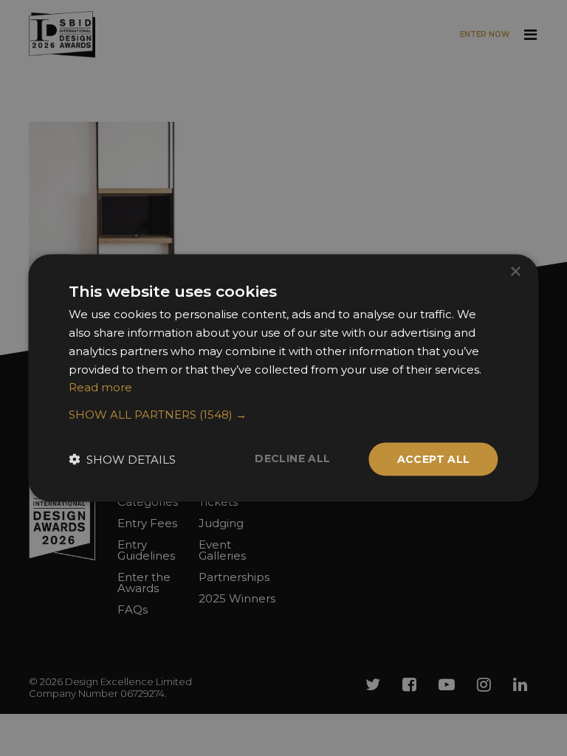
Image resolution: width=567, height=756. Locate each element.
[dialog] (283, 378)
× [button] (514, 272)
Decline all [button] (292, 458)
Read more (100, 387)
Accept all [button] (433, 459)
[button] (283, 415)
